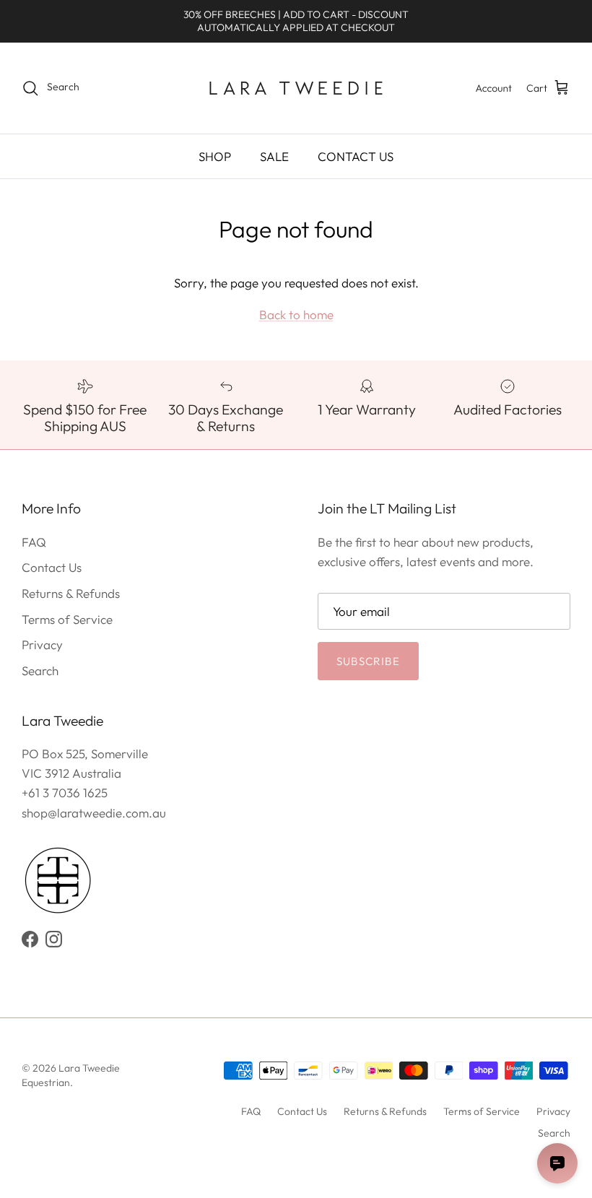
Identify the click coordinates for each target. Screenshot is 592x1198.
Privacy (42, 644)
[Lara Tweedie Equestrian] (296, 88)
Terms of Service (67, 619)
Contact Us (52, 567)
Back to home (296, 314)
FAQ (34, 542)
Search (40, 670)
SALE (274, 156)
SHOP (215, 156)
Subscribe (368, 661)
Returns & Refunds (71, 593)
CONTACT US (355, 156)
